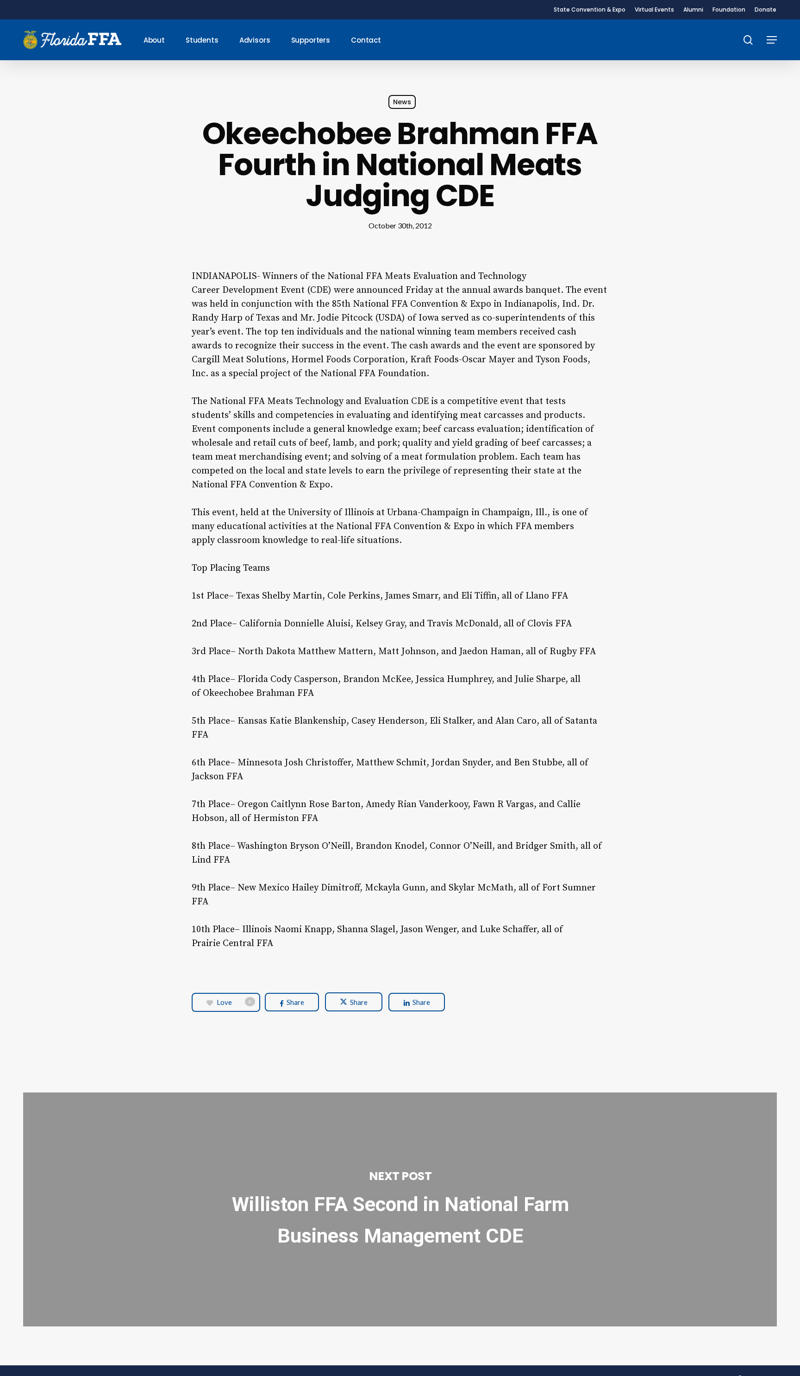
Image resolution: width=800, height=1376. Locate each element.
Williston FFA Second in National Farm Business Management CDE (400, 1209)
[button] (772, 40)
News (402, 102)
